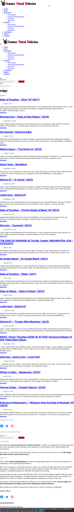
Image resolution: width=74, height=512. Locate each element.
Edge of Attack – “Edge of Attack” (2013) (22, 291)
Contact (7, 36)
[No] (44, 511)
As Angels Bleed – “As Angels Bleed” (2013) (24, 258)
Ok (41, 511)
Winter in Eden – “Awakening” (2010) (20, 372)
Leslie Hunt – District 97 (13, 195)
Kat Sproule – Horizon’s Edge (16, 132)
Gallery (6, 34)
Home (6, 9)
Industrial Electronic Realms (16, 16)
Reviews (7, 22)
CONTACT (58, 487)
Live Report (8, 32)
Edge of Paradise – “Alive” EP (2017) (20, 99)
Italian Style (11, 20)
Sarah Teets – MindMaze (13, 164)
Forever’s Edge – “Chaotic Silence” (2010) (23, 387)
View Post (3, 112)
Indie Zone (11, 18)
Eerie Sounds (12, 14)
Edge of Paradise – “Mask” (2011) (18, 274)
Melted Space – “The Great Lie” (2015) (21, 149)
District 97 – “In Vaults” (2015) (16, 179)
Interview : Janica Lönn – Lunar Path (20, 357)
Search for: (3, 79)
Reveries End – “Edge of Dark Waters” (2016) (24, 116)
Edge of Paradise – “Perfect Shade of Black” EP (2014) (29, 210)
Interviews (7, 13)
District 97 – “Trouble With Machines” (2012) (24, 321)
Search (21, 81)
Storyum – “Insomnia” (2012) (16, 225)
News (6, 11)
